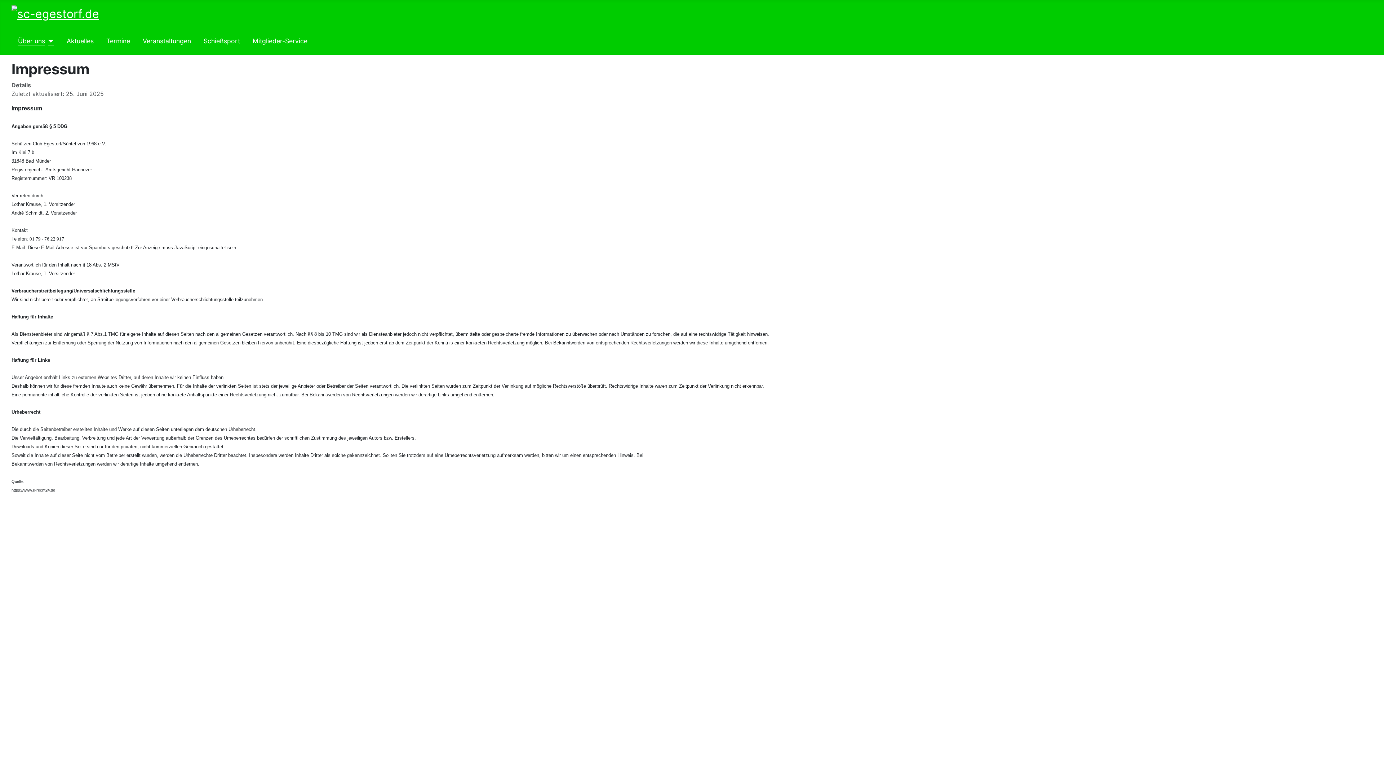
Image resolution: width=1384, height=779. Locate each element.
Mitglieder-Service (280, 41)
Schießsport (222, 41)
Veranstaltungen (167, 41)
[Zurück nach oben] (1375, 770)
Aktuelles (80, 41)
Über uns (31, 41)
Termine (118, 41)
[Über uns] (49, 41)
